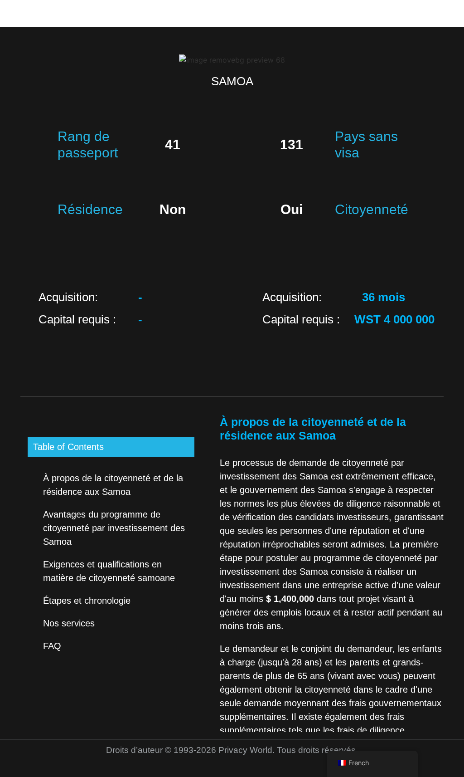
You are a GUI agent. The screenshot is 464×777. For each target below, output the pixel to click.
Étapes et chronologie (86, 601)
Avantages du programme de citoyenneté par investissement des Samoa (114, 528)
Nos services (69, 623)
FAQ (52, 646)
